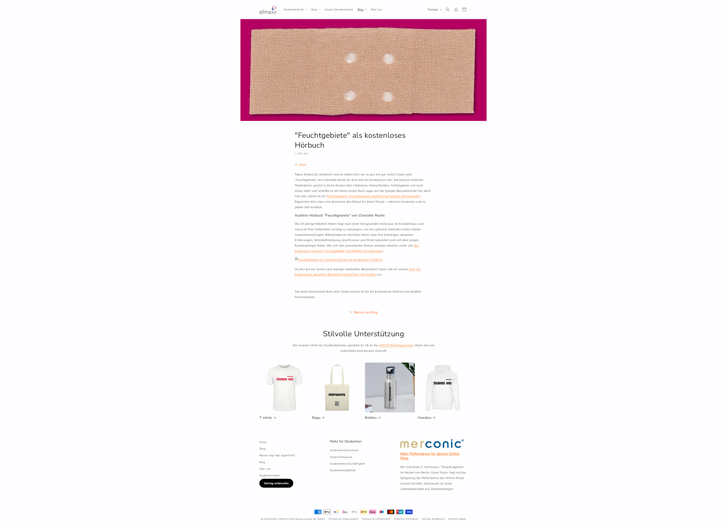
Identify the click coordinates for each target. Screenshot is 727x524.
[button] (295, 9)
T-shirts (265, 418)
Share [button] (302, 164)
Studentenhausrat (341, 457)
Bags (316, 418)
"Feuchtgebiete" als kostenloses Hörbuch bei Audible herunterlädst (373, 196)
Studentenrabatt (269, 475)
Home (262, 442)
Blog (262, 462)
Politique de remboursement (343, 519)
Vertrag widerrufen (276, 483)
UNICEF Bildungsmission (396, 345)
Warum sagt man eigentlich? (277, 455)
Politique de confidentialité (376, 519)
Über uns (265, 468)
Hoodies (424, 418)
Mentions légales (457, 519)
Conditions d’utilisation (406, 519)
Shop (262, 448)
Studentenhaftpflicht (343, 470)
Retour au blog (366, 312)
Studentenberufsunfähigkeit (347, 463)
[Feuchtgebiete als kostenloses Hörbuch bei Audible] (339, 260)
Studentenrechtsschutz (344, 450)
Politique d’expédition (433, 519)
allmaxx (274, 519)
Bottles (371, 418)
